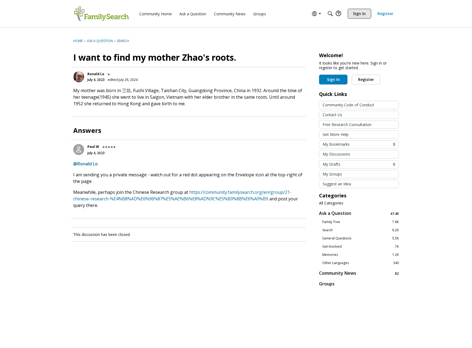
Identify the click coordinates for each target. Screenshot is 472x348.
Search (360, 230)
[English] (101, 14)
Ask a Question (359, 213)
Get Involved (360, 246)
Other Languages (360, 263)
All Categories (331, 203)
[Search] (330, 14)
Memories (360, 254)
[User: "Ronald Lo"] (78, 76)
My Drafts (359, 164)
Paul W (93, 146)
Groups (327, 283)
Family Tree (360, 222)
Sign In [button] (333, 79)
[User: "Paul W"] (78, 149)
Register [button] (366, 79)
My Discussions (336, 154)
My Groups (332, 174)
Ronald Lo (95, 74)
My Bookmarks (359, 144)
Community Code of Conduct (348, 104)
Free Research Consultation (347, 124)
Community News (359, 273)
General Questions (360, 238)
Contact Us (332, 114)
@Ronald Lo (85, 164)
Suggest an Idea (337, 183)
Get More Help (336, 134)
